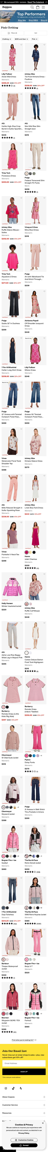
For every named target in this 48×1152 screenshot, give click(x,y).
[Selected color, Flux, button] (3, 908)
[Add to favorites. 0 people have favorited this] (21, 44)
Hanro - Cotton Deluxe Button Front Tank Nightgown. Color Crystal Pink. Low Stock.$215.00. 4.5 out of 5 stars (35, 647)
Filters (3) (14, 33)
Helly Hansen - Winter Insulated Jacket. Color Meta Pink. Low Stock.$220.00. (12, 595)
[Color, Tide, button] (34, 756)
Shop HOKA (33, 20)
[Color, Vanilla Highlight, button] (30, 552)
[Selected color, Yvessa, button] (26, 604)
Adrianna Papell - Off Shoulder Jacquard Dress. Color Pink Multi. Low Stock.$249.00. (35, 311)
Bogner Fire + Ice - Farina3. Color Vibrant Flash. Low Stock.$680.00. (35, 1007)
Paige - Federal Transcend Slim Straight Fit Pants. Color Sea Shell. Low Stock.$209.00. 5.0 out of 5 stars (35, 167)
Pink (33, 39)
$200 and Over (20, 39)
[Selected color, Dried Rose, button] (3, 1014)
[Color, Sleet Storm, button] (7, 1014)
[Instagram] (5, 1088)
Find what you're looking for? (23, 1040)
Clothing (5, 39)
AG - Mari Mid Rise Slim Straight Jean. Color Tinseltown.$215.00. (35, 115)
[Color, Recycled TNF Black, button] (38, 908)
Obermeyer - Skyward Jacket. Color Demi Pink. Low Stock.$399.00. (12, 799)
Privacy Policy (23, 1133)
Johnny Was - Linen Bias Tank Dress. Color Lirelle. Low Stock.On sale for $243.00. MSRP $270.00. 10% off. (35, 496)
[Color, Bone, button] (15, 807)
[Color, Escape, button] (7, 908)
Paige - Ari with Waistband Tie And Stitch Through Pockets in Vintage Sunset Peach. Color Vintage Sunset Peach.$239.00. (35, 265)
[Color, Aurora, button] (38, 756)
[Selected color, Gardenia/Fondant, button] (3, 959)
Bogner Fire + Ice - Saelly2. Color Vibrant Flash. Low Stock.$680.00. (12, 848)
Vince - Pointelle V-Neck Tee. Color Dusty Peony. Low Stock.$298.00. (12, 545)
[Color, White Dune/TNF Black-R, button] (34, 908)
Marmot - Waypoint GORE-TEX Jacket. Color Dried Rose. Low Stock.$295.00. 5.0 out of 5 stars (12, 1007)
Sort (35, 33)
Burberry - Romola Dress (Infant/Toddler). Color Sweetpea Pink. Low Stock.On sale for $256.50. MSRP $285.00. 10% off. (35, 698)
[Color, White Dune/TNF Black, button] (30, 856)
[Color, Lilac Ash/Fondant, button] (7, 959)
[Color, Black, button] (34, 552)
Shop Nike (22, 20)
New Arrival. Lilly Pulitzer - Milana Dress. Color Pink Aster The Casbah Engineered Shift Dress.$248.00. (35, 357)
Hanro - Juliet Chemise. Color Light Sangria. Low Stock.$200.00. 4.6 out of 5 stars (35, 545)
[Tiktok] (13, 1088)
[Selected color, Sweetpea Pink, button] (3, 707)
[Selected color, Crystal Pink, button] (26, 653)
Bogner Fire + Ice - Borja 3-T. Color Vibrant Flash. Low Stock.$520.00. (35, 953)
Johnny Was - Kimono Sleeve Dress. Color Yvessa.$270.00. (35, 449)
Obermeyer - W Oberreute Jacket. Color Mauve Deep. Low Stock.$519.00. (12, 748)
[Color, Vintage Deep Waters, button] (30, 173)
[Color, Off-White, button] (34, 959)
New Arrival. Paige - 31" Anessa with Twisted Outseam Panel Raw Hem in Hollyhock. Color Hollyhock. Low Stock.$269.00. (12, 402)
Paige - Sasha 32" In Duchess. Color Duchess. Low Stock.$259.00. (12, 311)
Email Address (11, 1063)
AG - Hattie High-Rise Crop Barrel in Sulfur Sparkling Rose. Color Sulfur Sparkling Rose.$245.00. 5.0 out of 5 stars (12, 115)
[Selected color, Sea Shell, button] (26, 173)
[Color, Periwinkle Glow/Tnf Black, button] (34, 856)
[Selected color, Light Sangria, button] (26, 552)
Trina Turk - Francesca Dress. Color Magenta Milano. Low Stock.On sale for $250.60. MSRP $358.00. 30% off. (12, 167)
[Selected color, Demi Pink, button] (3, 807)
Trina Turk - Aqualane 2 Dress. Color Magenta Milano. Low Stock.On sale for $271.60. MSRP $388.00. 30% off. (12, 265)
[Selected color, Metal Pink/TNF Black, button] (26, 856)
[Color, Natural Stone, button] (34, 173)
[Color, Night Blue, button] (15, 856)
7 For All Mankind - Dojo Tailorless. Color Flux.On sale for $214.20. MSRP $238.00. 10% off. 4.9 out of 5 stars (12, 900)
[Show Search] (32, 7)
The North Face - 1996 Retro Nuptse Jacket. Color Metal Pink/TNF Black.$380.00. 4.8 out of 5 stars (35, 900)
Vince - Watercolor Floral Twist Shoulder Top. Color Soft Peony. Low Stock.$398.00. (12, 449)
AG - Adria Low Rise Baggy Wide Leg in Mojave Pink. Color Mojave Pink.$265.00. (12, 647)
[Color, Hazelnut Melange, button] (30, 1014)
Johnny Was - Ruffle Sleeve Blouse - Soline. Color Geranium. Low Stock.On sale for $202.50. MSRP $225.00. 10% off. (12, 218)
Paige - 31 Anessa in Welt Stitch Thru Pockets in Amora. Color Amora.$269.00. (35, 799)
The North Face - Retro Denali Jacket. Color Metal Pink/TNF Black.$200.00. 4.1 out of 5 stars (35, 848)
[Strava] (20, 1088)
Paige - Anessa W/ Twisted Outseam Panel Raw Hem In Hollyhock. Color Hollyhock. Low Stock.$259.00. (35, 402)
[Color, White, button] (30, 604)
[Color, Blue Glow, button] (30, 653)
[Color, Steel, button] (7, 807)
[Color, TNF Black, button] (38, 856)
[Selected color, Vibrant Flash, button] (3, 856)
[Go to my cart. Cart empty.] (37, 7)
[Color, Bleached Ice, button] (30, 959)
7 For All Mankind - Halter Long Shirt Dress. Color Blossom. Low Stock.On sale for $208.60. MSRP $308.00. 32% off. (12, 357)
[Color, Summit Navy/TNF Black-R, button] (30, 908)
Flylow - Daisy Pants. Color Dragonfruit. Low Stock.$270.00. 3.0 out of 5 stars (35, 748)
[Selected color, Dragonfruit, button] (26, 756)
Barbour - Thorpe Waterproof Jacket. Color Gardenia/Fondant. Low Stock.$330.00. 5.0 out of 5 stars (12, 953)
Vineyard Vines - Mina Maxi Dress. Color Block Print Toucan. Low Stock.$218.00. (35, 218)
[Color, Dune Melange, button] (11, 856)
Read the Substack (35, 2)
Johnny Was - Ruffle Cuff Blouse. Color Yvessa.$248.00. (35, 595)
